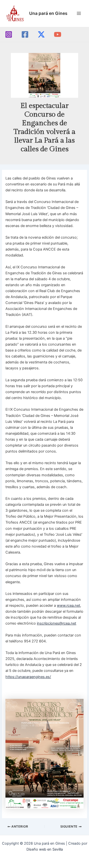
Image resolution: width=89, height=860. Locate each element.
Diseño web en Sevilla (44, 849)
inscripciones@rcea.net (56, 623)
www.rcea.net (68, 605)
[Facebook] (25, 34)
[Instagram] (8, 34)
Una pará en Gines (48, 13)
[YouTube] (57, 34)
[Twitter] (41, 34)
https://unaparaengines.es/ (28, 677)
